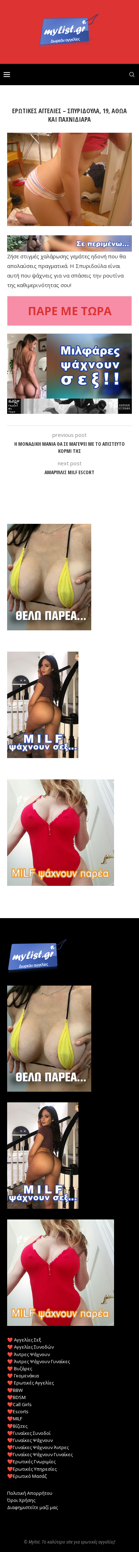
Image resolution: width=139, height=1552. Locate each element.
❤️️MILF (14, 1418)
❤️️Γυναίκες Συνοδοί (29, 1433)
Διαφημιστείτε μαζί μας (32, 1507)
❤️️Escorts (18, 1411)
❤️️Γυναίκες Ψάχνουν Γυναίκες (40, 1454)
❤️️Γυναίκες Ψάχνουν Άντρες (38, 1447)
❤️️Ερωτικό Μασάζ (27, 1476)
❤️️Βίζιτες (17, 1426)
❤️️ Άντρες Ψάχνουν (28, 1354)
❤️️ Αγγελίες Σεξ (24, 1340)
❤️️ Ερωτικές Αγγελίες (30, 1383)
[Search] (131, 74)
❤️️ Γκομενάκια (23, 1375)
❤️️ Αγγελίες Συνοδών (30, 1347)
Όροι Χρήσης (21, 1500)
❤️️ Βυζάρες (19, 1368)
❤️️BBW (15, 1390)
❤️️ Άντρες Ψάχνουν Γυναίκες (38, 1361)
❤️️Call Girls (19, 1404)
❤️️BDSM (16, 1397)
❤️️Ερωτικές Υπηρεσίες (32, 1469)
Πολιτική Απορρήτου (29, 1493)
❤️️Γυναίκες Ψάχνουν (30, 1440)
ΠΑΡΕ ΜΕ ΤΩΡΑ (70, 310)
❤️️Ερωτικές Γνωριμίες (31, 1461)
